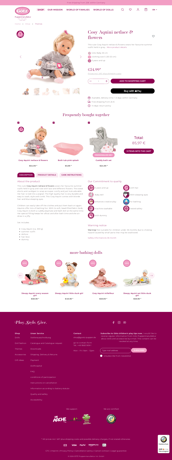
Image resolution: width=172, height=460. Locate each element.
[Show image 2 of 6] (45, 77)
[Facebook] (113, 323)
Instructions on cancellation (43, 383)
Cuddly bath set (103, 160)
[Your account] (138, 10)
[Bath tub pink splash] (68, 141)
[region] (50, 63)
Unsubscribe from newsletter (117, 356)
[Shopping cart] (146, 10)
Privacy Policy (66, 451)
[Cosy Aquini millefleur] (103, 274)
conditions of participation (43, 377)
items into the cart (139, 151)
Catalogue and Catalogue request (46, 343)
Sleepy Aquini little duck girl (69, 293)
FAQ (32, 371)
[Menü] (167, 436)
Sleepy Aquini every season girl (35, 294)
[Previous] (20, 57)
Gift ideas (19, 360)
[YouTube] (124, 323)
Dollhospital (36, 366)
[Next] (81, 57)
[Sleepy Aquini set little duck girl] (137, 274)
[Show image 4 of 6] (52, 77)
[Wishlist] (130, 10)
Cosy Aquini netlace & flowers (33, 160)
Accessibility (36, 400)
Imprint (54, 451)
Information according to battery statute (49, 388)
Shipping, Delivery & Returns (43, 354)
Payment (34, 360)
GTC (47, 451)
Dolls (17, 337)
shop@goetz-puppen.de (85, 337)
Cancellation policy (84, 451)
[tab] (26, 174)
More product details (117, 47)
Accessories (20, 354)
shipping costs (72, 439)
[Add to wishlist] (153, 36)
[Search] (123, 10)
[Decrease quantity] (90, 81)
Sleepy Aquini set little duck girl (137, 294)
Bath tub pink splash (68, 160)
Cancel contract (102, 451)
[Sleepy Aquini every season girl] (35, 274)
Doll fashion (20, 343)
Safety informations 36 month (102, 238)
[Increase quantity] (106, 81)
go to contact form (83, 343)
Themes (18, 349)
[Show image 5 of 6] (55, 77)
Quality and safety (38, 394)
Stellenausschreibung (40, 337)
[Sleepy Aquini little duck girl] (69, 274)
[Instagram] (119, 323)
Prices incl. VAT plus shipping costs (104, 73)
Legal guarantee (118, 451)
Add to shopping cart (132, 81)
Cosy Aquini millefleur (103, 293)
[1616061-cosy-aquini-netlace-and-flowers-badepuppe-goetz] (51, 57)
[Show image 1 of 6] (42, 77)
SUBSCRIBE (139, 350)
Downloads (35, 349)
